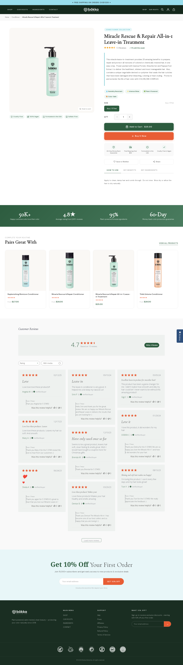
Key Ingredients (149, 170)
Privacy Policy (102, 627)
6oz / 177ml (112, 108)
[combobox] (29, 363)
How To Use (113, 170)
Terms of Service (103, 635)
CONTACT (53, 10)
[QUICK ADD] (25, 270)
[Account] (168, 9)
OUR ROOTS (22, 10)
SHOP (10, 10)
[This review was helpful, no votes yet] (54, 407)
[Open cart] (174, 9)
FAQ (98, 615)
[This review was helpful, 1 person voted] (153, 456)
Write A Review (152, 345)
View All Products (168, 243)
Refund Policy (102, 631)
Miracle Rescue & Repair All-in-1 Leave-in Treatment (113, 295)
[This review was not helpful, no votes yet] (59, 407)
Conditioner (16, 17)
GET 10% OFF (113, 582)
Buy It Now (140, 136)
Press (99, 619)
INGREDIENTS (38, 10)
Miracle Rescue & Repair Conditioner (68, 294)
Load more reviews (91, 540)
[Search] (162, 9)
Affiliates (100, 623)
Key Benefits (129, 170)
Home (7, 17)
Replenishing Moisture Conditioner (23, 294)
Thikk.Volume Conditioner (151, 294)
